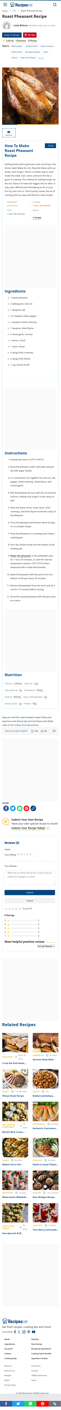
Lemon (15, 57)
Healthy (35, 1339)
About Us (8, 1366)
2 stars (21, 854)
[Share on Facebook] (6, 808)
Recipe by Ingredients (41, 1348)
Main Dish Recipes (28, 57)
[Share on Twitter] (13, 808)
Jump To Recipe (12, 35)
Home (5, 10)
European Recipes (32, 52)
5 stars (30, 854)
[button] (55, 1404)
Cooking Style (10, 1358)
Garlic (45, 52)
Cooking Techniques (23, 725)
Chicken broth (32, 46)
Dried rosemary (47, 46)
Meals (7, 1339)
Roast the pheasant (20, 555)
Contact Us (35, 1366)
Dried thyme (17, 52)
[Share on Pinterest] (30, 35)
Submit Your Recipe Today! (28, 828)
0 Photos (32, 40)
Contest (34, 1370)
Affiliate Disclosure (39, 1375)
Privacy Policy (10, 1385)
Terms (34, 1380)
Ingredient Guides (39, 1358)
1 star (18, 854)
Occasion (8, 1348)
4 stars (27, 854)
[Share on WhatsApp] (20, 808)
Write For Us (9, 1370)
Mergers (7, 1375)
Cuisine (7, 1353)
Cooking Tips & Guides (41, 1353)
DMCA (7, 1380)
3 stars (24, 854)
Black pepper (17, 46)
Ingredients (9, 1344)
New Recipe (36, 1344)
